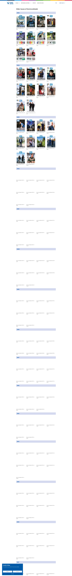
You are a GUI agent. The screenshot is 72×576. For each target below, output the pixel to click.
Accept (17, 571)
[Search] (56, 3)
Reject (7, 571)
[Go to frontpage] (10, 3)
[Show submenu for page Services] (19, 3)
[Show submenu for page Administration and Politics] (31, 3)
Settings (12, 573)
